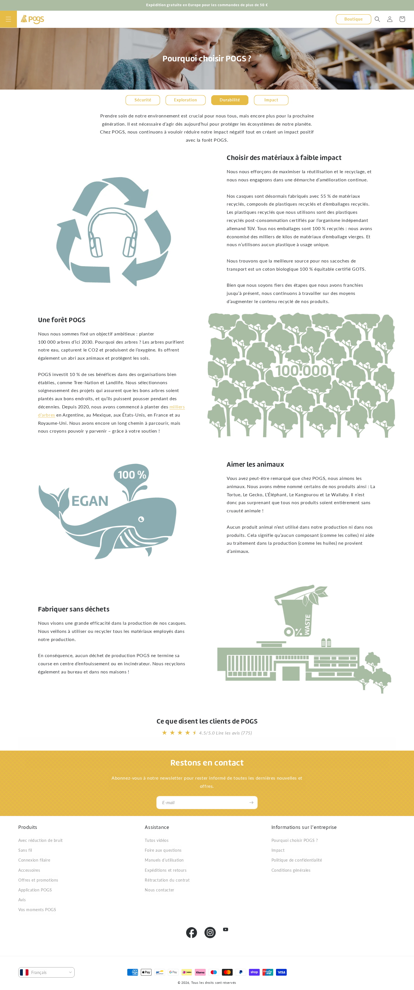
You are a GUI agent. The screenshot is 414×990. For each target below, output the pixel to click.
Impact (278, 850)
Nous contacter (159, 889)
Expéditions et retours (165, 870)
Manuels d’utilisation (164, 860)
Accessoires (29, 870)
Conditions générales (291, 870)
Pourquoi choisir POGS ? (294, 840)
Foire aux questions (163, 850)
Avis (22, 899)
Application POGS (35, 889)
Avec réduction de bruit (40, 840)
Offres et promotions (38, 880)
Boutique (353, 18)
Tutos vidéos (156, 840)
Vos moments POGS (37, 909)
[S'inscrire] (251, 802)
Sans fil (25, 850)
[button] (8, 19)
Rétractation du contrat (167, 880)
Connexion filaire (34, 860)
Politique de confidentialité (296, 860)
